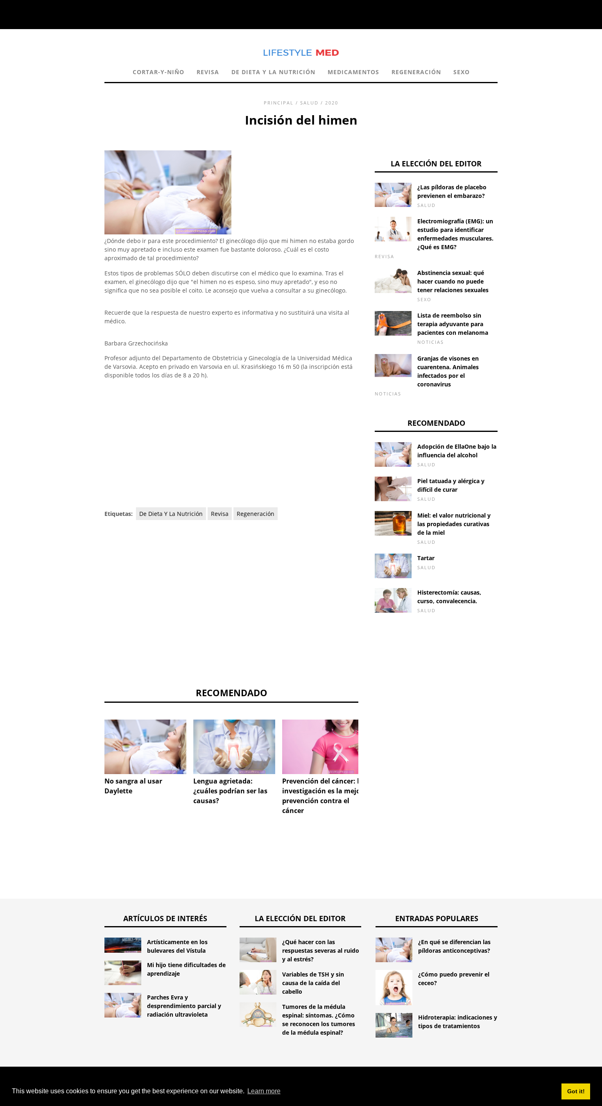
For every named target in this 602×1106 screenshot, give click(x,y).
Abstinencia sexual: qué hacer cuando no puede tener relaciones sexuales (453, 281)
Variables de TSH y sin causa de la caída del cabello (313, 982)
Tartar (426, 558)
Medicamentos (353, 72)
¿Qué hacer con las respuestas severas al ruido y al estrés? (320, 950)
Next (370, 746)
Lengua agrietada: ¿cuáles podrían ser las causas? (230, 791)
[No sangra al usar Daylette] (145, 747)
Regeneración (416, 72)
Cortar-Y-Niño (158, 72)
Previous (92, 746)
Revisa (208, 72)
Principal (279, 103)
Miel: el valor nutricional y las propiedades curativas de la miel (454, 523)
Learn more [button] (264, 1091)
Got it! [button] (576, 1091)
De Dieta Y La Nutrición (273, 72)
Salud (309, 103)
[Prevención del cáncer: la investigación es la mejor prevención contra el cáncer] (323, 747)
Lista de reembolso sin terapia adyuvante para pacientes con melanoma (452, 323)
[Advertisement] (231, 443)
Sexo (461, 72)
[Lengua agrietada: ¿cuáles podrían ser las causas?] (234, 747)
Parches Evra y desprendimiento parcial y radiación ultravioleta (184, 1005)
